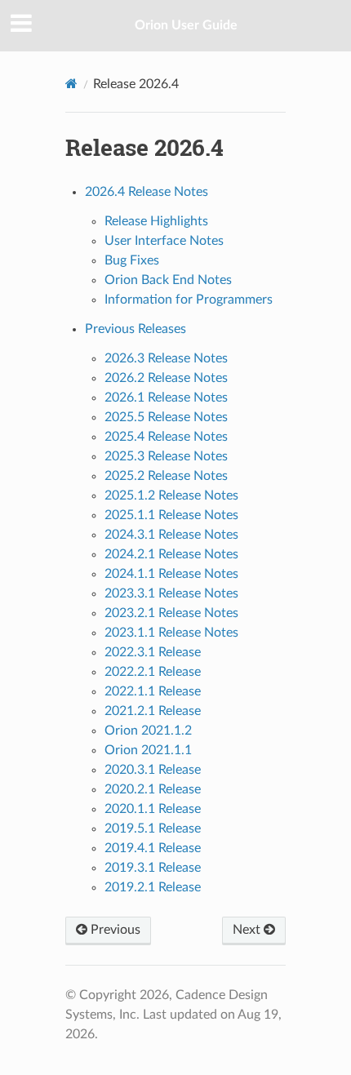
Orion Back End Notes (168, 280)
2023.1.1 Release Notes (171, 632)
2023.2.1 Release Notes (171, 613)
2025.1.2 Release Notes (171, 495)
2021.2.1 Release (152, 710)
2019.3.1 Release (152, 867)
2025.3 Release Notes (166, 456)
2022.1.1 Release (152, 691)
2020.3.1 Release (152, 769)
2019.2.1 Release (152, 887)
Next (248, 929)
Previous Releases (135, 328)
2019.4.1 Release (152, 848)
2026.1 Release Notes (166, 397)
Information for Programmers (188, 299)
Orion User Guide (186, 25)
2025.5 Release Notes (166, 417)
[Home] (71, 84)
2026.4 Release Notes (146, 191)
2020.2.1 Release (152, 789)
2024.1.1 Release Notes (171, 573)
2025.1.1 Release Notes (171, 515)
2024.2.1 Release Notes (171, 554)
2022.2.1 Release (152, 671)
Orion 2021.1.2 (148, 730)
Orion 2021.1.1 (148, 750)
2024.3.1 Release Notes (171, 534)
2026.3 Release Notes (166, 358)
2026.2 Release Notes (166, 377)
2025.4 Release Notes (166, 436)
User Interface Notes (164, 240)
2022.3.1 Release (152, 652)
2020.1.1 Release (152, 808)
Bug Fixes (131, 260)
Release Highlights (156, 221)
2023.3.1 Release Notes (171, 593)
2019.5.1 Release (152, 828)
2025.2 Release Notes (166, 475)
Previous (113, 929)
